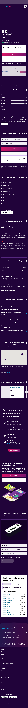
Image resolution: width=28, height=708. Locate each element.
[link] (14, 450)
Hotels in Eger (6, 608)
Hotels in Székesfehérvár (8, 614)
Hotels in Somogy (6, 644)
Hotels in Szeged (6, 602)
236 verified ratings (15, 42)
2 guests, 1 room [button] (7, 51)
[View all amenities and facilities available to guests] (26, 177)
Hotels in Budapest (7, 594)
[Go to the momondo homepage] (9, 6)
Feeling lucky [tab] (6, 587)
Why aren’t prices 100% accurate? (11, 637)
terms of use (19, 563)
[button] (2, 6)
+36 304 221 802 (6, 40)
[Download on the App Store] (13, 697)
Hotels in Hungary (20, 643)
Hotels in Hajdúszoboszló (8, 598)
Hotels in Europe (12, 643)
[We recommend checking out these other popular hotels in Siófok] (26, 382)
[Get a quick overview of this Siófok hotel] (26, 90)
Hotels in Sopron (6, 604)
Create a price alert (11, 443)
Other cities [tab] (6, 584)
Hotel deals (4, 643)
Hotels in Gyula (6, 612)
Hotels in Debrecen (7, 600)
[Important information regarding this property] (26, 261)
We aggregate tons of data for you (11, 635)
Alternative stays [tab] (15, 584)
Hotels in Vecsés (6, 596)
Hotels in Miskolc (6, 606)
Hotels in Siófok (15, 644)
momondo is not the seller (9, 632)
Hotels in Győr (6, 610)
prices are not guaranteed (7, 628)
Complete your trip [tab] (16, 587)
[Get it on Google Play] (4, 697)
